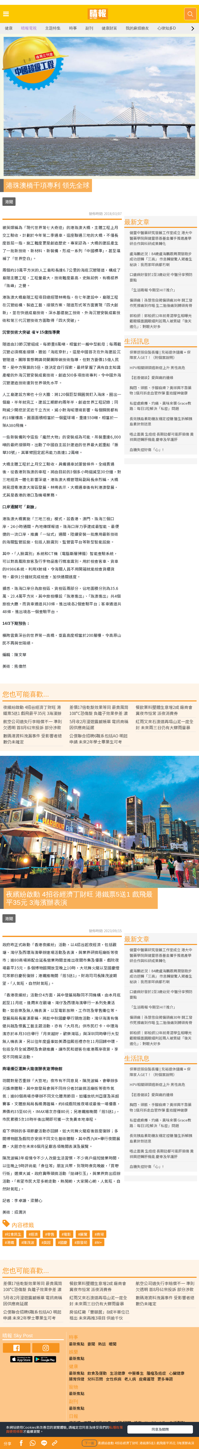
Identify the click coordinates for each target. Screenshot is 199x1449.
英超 (47, 1242)
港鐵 (10, 1242)
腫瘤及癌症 (156, 1373)
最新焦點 (76, 1344)
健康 (9, 28)
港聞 (9, 202)
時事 (73, 28)
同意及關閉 (160, 1429)
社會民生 (14, 1234)
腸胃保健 (76, 1379)
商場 (100, 1234)
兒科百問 (95, 1379)
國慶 (63, 1242)
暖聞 (112, 1344)
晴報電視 (29, 28)
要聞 (91, 1344)
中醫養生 (136, 1373)
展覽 (83, 1234)
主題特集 (53, 28)
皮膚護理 (146, 1379)
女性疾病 (113, 1379)
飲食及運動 (97, 1373)
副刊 (89, 28)
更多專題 (165, 1379)
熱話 (102, 1344)
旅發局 (81, 1242)
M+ (99, 1242)
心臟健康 (176, 1373)
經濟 (34, 1234)
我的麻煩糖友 (137, 28)
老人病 (130, 1379)
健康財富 (109, 28)
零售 (50, 1234)
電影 (67, 1234)
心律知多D (167, 28)
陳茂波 (28, 1242)
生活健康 (117, 1373)
